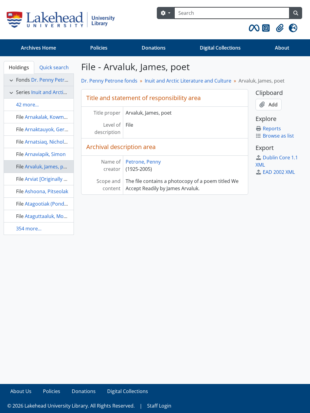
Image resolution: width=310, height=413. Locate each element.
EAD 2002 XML (279, 172)
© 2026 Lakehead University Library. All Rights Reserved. (71, 405)
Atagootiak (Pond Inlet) (51, 203)
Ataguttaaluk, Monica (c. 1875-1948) (65, 216)
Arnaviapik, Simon (45, 154)
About (282, 47)
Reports (272, 128)
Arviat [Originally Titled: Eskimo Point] (67, 179)
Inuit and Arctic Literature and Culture (188, 80)
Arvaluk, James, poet (48, 166)
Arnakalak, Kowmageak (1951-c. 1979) (67, 117)
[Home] (63, 19)
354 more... (28, 228)
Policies (98, 47)
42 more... (27, 104)
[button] (253, 28)
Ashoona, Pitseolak (46, 191)
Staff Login (159, 405)
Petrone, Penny (143, 161)
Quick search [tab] (54, 67)
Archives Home (38, 47)
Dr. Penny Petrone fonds (59, 79)
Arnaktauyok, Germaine (52, 129)
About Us (20, 391)
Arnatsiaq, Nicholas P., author (59, 141)
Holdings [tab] (19, 67)
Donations (154, 47)
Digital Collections (220, 47)
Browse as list (278, 135)
